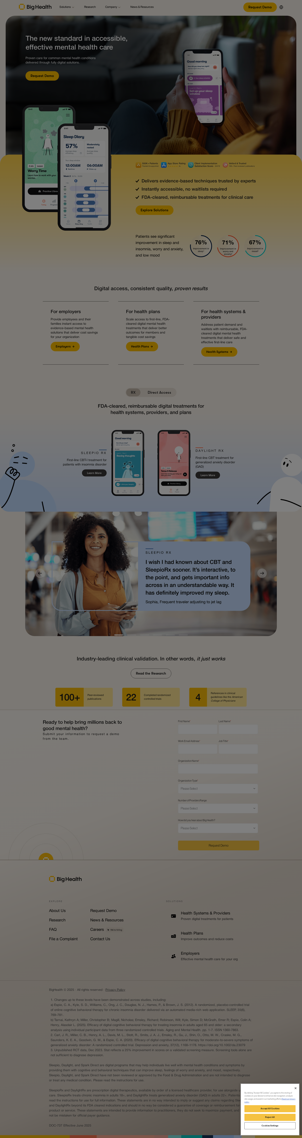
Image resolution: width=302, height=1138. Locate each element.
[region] (269, 1109)
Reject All (270, 1117)
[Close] (295, 1088)
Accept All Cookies (270, 1109)
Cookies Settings (270, 1125)
